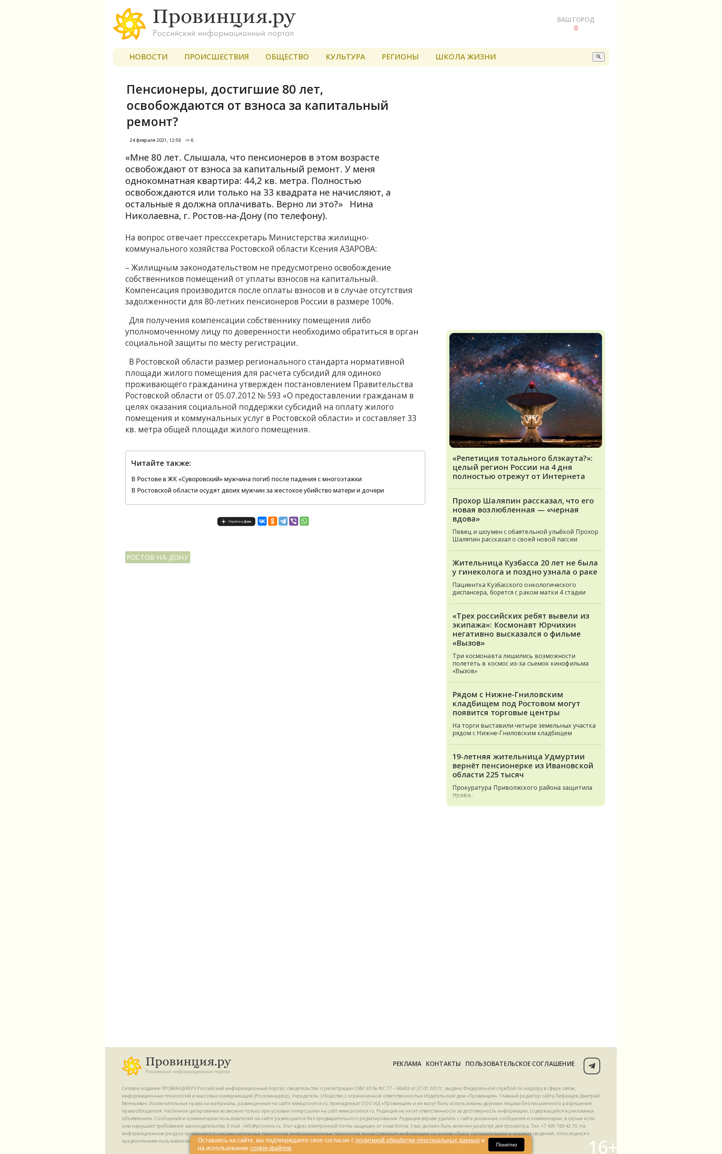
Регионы (400, 57)
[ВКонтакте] (262, 521)
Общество (287, 57)
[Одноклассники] (272, 521)
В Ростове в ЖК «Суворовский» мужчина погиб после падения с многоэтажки (246, 479)
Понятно (506, 1145)
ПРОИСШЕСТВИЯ (216, 57)
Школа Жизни (465, 57)
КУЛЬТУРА (345, 57)
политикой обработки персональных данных (418, 1140)
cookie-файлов (270, 1148)
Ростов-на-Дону (158, 557)
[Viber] (293, 521)
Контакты (443, 1064)
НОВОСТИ (148, 57)
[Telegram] (283, 521)
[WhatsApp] (304, 521)
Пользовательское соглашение (520, 1064)
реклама (407, 1064)
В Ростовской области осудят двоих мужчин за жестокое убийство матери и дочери (257, 490)
